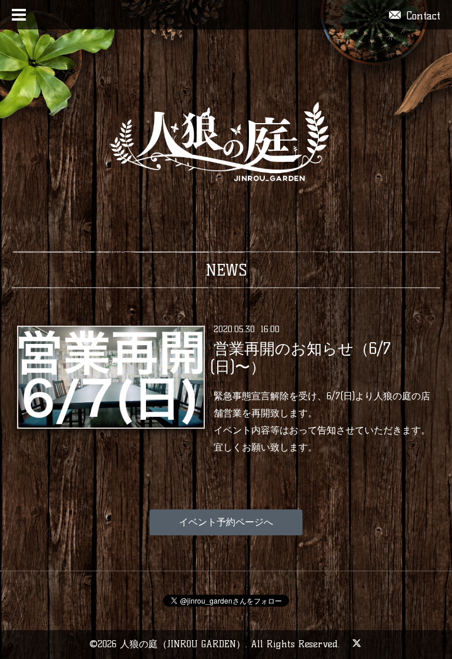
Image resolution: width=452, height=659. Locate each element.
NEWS (226, 270)
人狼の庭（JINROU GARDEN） (182, 644)
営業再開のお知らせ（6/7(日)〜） (300, 357)
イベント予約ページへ (226, 522)
